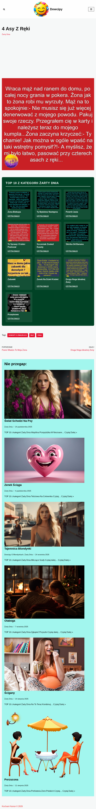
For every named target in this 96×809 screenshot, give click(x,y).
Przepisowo (13, 314)
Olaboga (9, 620)
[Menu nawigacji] (91, 9)
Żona (40, 335)
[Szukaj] (4, 9)
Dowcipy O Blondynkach (14, 555)
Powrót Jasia (72, 212)
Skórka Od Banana (75, 244)
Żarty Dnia (6, 34)
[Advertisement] (48, 60)
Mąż (32, 335)
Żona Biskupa (14, 212)
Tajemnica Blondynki (17, 548)
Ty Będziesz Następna (47, 212)
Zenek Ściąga (13, 484)
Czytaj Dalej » (70, 432)
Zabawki (12, 279)
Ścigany (9, 692)
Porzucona (11, 779)
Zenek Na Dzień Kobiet (47, 279)
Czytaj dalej (14, 216)
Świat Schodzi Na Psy (18, 420)
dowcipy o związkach (18, 335)
